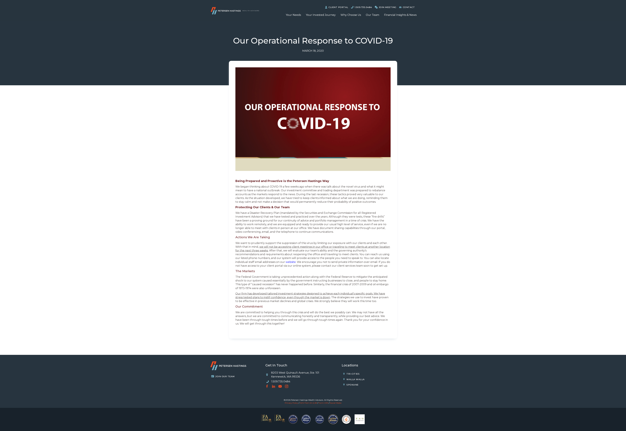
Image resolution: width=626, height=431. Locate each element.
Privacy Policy (291, 403)
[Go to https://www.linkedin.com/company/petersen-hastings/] (273, 387)
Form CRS (323, 403)
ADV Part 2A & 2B (308, 403)
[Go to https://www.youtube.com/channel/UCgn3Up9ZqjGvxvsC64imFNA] (280, 387)
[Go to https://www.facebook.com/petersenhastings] (267, 387)
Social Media (335, 403)
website (291, 262)
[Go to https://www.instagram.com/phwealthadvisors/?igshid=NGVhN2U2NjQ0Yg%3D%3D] (286, 387)
